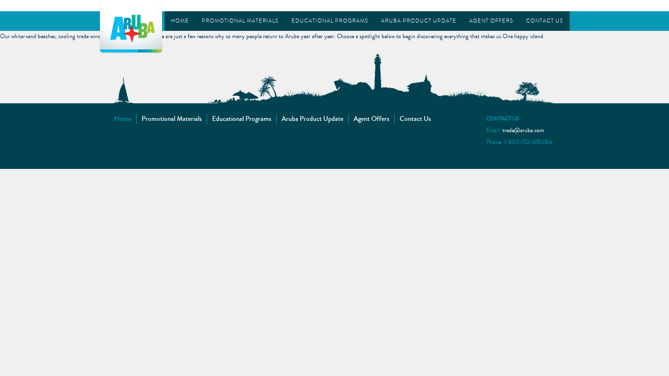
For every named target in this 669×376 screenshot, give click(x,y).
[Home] (131, 25)
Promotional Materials (240, 20)
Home (180, 20)
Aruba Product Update (418, 20)
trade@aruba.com (523, 130)
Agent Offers (491, 20)
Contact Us (544, 20)
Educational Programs (329, 20)
